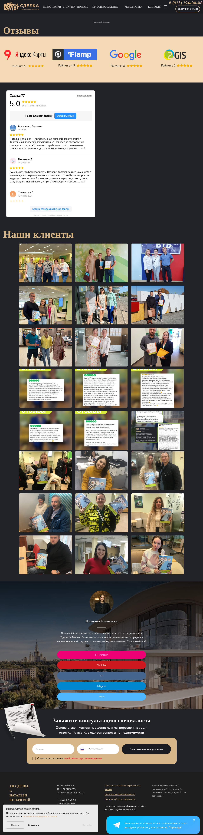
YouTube (101, 665)
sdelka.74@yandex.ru (66, 803)
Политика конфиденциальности (120, 793)
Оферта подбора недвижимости (120, 798)
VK (101, 675)
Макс (102, 696)
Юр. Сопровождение (105, 6)
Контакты (154, 6)
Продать (82, 6)
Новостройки (52, 6)
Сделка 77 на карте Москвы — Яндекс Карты (51, 215)
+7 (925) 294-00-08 (66, 800)
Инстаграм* (101, 654)
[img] (117, 825)
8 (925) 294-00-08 (186, 3)
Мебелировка (133, 6)
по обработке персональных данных (83, 758)
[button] (187, 9)
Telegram (101, 686)
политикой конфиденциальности (40, 816)
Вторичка (69, 6)
